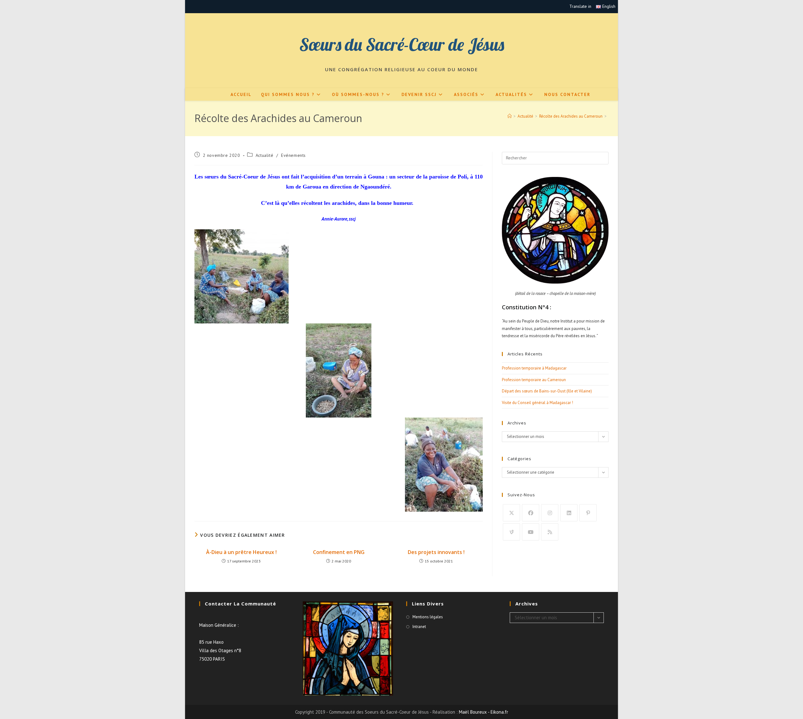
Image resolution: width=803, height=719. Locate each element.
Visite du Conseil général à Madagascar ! (537, 402)
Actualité (264, 155)
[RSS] (549, 532)
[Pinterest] (588, 512)
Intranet (419, 626)
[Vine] (511, 532)
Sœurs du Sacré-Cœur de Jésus (401, 44)
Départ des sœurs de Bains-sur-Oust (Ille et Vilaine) (547, 391)
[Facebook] (530, 512)
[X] (511, 512)
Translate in (580, 6)
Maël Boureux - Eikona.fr (483, 712)
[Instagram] (549, 512)
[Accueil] (510, 116)
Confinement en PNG (338, 552)
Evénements (293, 155)
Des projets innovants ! (436, 552)
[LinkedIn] (568, 512)
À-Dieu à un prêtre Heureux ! (241, 552)
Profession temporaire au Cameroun (534, 379)
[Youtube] (530, 532)
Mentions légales (427, 617)
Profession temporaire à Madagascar (534, 368)
